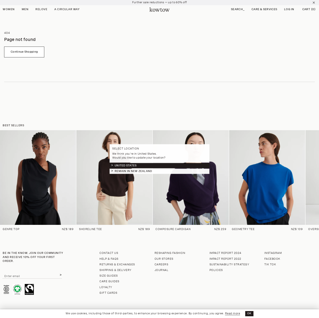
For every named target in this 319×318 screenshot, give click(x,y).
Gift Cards (108, 293)
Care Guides (109, 281)
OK (249, 313)
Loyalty (105, 287)
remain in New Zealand (133, 171)
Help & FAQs (108, 259)
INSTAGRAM (273, 253)
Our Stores (164, 259)
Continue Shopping (24, 51)
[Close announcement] (313, 2)
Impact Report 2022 (225, 259)
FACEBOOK (272, 259)
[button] (238, 9)
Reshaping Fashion (170, 253)
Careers (161, 264)
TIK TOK (270, 264)
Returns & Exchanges (117, 264)
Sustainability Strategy (229, 264)
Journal (161, 270)
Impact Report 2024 (225, 253)
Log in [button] (289, 9)
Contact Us (108, 253)
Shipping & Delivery (115, 270)
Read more (232, 313)
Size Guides (108, 275)
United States (125, 165)
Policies (216, 270)
